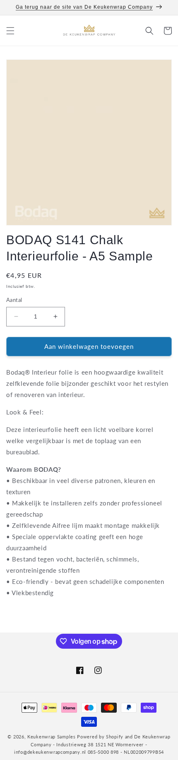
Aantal (14, 300)
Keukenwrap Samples (51, 736)
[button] (10, 31)
